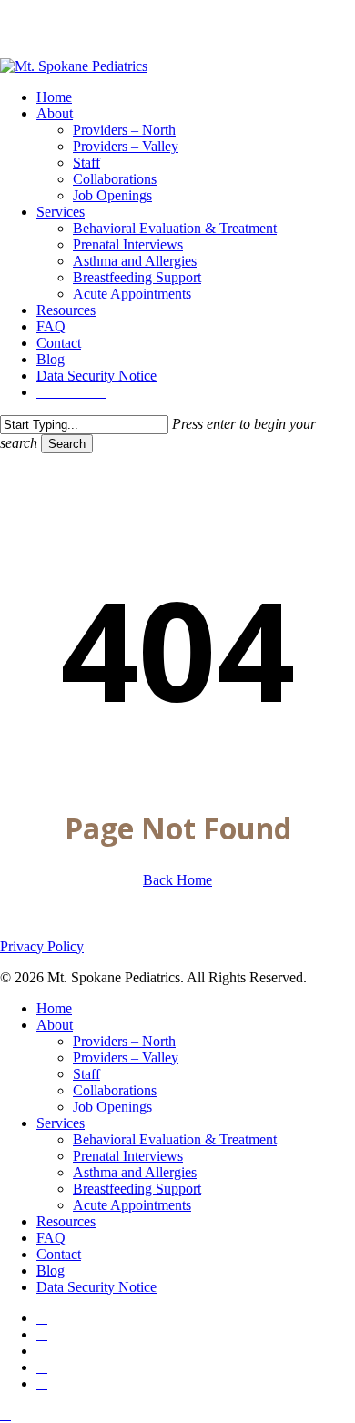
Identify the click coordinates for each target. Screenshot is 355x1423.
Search (67, 444)
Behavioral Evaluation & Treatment (175, 1139)
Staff (86, 1074)
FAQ (51, 1237)
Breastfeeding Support (137, 1188)
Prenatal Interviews (128, 1156)
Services (60, 1123)
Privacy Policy (42, 946)
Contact (58, 1254)
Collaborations (115, 1090)
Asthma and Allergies (135, 1172)
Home (54, 1008)
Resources (66, 1221)
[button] (5, 1414)
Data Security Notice (96, 1287)
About (54, 1024)
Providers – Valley (125, 1057)
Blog (50, 1270)
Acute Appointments (132, 1205)
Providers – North (124, 1041)
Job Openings (112, 1106)
